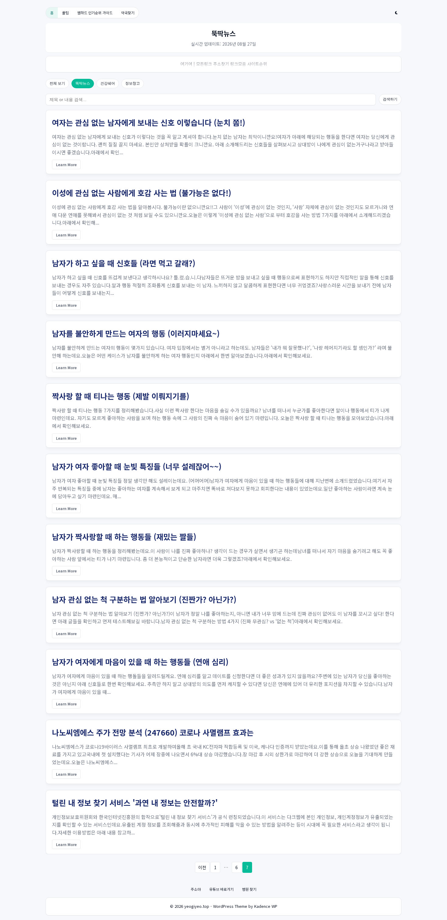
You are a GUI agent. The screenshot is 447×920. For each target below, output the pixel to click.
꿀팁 (65, 12)
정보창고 (132, 83)
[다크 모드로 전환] (396, 12)
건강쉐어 (107, 83)
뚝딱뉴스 (82, 83)
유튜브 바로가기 (221, 889)
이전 (202, 867)
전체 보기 (57, 83)
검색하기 (390, 99)
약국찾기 (127, 12)
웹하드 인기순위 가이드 (95, 12)
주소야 (196, 889)
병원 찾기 (249, 889)
